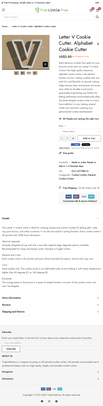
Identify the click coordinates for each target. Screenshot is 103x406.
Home (5, 26)
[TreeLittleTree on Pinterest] (56, 401)
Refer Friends (64, 148)
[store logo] (51, 10)
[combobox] (51, 17)
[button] (98, 3)
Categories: (64, 174)
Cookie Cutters (79, 174)
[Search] (97, 17)
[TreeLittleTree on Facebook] (42, 401)
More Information (11, 298)
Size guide (68, 153)
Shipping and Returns (13, 311)
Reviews (6, 305)
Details (5, 218)
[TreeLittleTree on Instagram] (49, 401)
